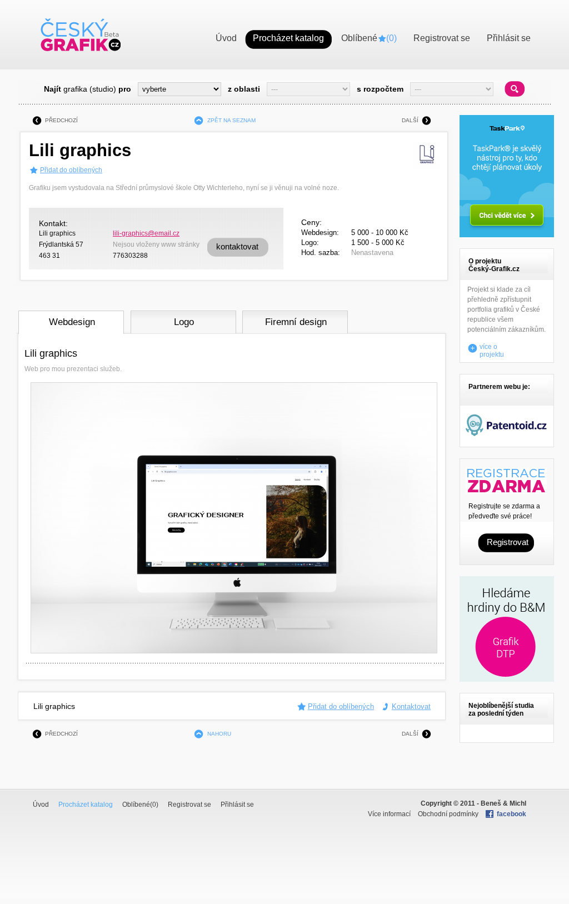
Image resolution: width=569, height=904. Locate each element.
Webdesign (72, 322)
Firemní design (296, 322)
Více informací (389, 814)
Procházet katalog (85, 804)
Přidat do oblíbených (71, 170)
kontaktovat (237, 246)
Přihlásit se (237, 804)
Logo (184, 322)
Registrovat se (189, 804)
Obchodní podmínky (448, 814)
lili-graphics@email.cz (146, 233)
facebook (511, 814)
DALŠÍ (410, 120)
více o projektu (492, 348)
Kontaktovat (411, 706)
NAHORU (219, 734)
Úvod (41, 804)
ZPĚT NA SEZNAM (231, 120)
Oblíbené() (140, 804)
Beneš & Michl (503, 803)
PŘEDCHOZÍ (61, 120)
